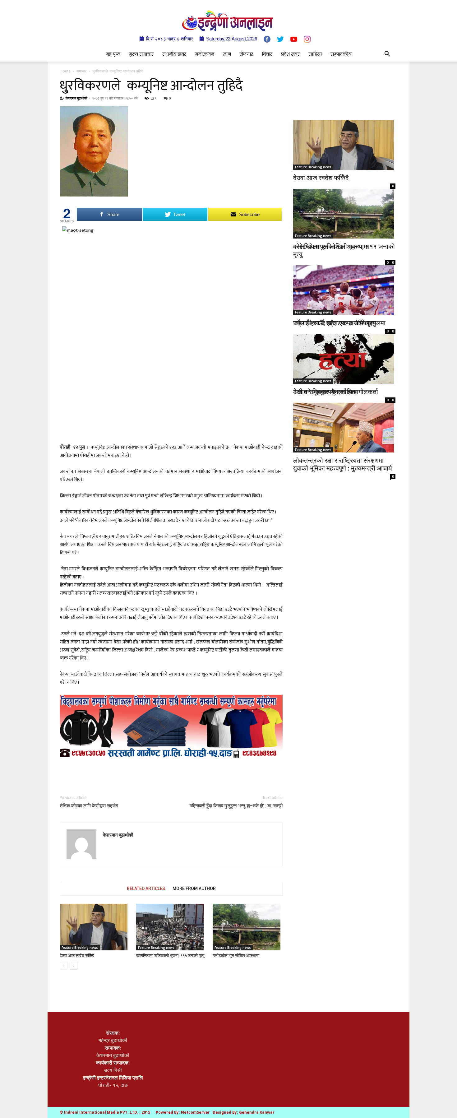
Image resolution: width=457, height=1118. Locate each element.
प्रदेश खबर (290, 54)
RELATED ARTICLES (146, 888)
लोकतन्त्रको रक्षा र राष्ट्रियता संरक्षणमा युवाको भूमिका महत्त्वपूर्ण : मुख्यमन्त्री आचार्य (342, 464)
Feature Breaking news (80, 947)
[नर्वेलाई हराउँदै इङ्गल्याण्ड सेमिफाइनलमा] (344, 283)
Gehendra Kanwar (257, 1112)
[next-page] (73, 966)
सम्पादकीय (340, 54)
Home (65, 71)
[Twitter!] (280, 39)
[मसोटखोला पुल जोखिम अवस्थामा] (248, 927)
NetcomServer (195, 1112)
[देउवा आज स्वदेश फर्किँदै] (95, 927)
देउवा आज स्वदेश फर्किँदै (77, 955)
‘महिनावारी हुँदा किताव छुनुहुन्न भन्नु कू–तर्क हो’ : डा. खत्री (236, 806)
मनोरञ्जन (204, 54)
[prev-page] (63, 966)
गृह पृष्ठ (113, 54)
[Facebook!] (267, 39)
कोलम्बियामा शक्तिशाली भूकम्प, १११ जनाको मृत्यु (170, 955)
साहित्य (315, 54)
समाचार (81, 71)
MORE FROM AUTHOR (194, 888)
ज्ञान (227, 54)
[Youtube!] (293, 39)
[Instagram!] (307, 39)
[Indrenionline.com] (228, 21)
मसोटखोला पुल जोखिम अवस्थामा (236, 955)
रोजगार (246, 54)
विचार (267, 54)
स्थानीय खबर (174, 54)
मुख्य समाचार (141, 54)
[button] (387, 54)
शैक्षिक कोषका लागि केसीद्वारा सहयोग (89, 806)
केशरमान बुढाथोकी (76, 98)
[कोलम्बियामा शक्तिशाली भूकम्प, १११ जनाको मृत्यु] (171, 927)
